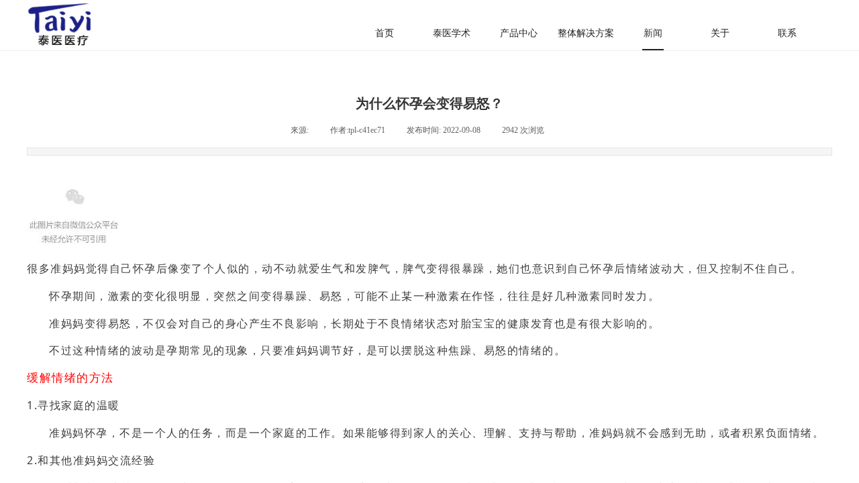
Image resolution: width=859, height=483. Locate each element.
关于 (720, 33)
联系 (787, 33)
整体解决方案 (586, 33)
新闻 (653, 33)
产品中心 (519, 33)
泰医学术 (451, 33)
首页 (384, 33)
